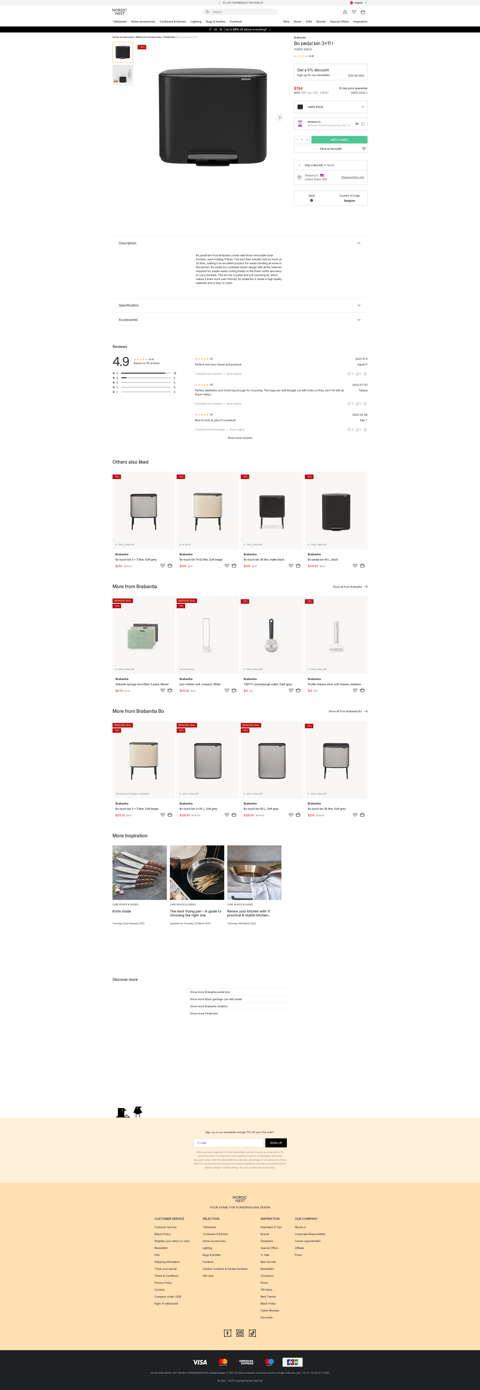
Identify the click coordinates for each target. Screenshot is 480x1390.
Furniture (236, 21)
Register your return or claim (172, 1241)
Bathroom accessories (148, 37)
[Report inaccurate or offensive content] (365, 374)
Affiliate (299, 1248)
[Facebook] (227, 1332)
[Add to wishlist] (163, 565)
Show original (233, 373)
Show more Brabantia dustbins (209, 1006)
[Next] (280, 117)
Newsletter (161, 1248)
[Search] (207, 12)
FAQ (157, 1254)
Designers (267, 1241)
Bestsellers (267, 1268)
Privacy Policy (163, 1282)
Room (297, 21)
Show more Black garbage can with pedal (216, 999)
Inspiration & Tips (271, 1227)
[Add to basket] (170, 565)
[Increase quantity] (307, 139)
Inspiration (360, 21)
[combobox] (359, 3)
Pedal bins (170, 37)
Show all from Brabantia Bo (345, 711)
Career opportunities (308, 1241)
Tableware (119, 21)
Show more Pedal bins (204, 1013)
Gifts (309, 21)
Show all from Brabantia (347, 586)
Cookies (159, 1289)
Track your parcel (165, 1268)
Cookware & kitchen (173, 21)
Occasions (267, 1275)
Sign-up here (356, 75)
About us (300, 1227)
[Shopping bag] (363, 11)
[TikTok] (252, 1332)
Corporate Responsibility (310, 1234)
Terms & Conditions (166, 1275)
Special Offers (339, 21)
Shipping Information (167, 1261)
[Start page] (119, 12)
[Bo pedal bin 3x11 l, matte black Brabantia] (213, 117)
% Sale (265, 1254)
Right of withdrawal (166, 1303)
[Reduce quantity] (296, 139)
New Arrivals (268, 1261)
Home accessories (143, 21)
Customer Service (165, 1227)
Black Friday (268, 1303)
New (287, 21)
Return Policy (162, 1234)
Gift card (208, 1275)
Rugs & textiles (215, 21)
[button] (304, 56)
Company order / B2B (167, 1296)
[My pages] (345, 11)
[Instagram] (240, 1332)
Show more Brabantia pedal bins (210, 992)
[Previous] (146, 117)
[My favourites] (354, 11)
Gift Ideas (266, 1289)
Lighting (196, 21)
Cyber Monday (270, 1310)
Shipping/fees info (352, 177)
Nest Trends (268, 1296)
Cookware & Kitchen (215, 1234)
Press (298, 1254)
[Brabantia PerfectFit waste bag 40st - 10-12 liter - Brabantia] (300, 124)
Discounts (267, 1317)
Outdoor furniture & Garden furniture (225, 1268)
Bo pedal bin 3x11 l (188, 37)
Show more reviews (240, 437)
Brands (321, 21)
